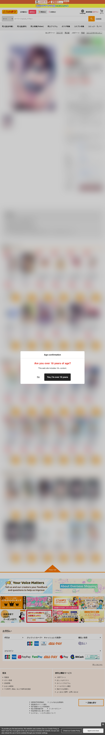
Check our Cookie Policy (71, 730)
